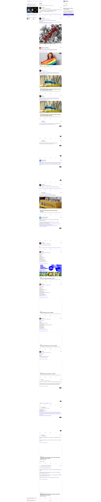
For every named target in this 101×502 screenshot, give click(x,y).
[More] (61, 15)
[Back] (39, 1)
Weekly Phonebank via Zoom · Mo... (44, 297)
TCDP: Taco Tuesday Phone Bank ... (44, 263)
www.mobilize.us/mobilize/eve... (43, 261)
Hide (60, 24)
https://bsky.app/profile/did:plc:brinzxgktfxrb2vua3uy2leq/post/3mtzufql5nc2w (50, 188)
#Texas (40, 9)
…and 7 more (52, 66)
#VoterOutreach (41, 287)
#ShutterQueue (41, 414)
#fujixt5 (46, 412)
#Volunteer (40, 254)
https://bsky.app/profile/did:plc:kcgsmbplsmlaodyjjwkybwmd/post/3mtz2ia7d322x (50, 247)
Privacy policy (28, 498)
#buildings (55, 412)
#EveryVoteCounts (41, 320)
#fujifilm (42, 412)
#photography (41, 415)
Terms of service (32, 498)
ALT (60, 136)
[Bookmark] (55, 15)
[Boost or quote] (45, 15)
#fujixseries (48, 412)
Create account (69, 14)
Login (68, 16)
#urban (59, 412)
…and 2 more (50, 403)
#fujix (43, 412)
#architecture (51, 412)
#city (57, 412)
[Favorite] (50, 15)
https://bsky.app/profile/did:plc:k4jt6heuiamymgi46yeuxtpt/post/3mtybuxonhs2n (50, 14)
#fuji (40, 412)
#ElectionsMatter (41, 286)
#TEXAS (40, 255)
